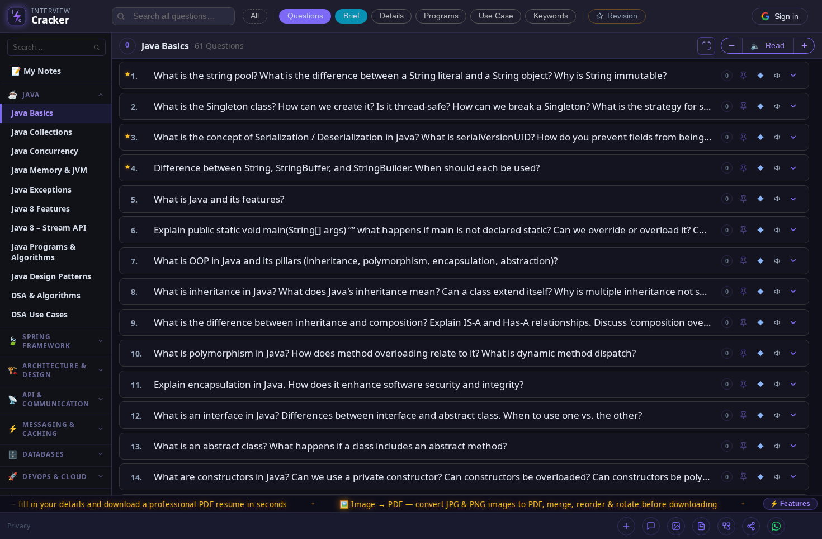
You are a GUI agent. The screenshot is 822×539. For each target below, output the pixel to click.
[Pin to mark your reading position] (743, 75)
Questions (305, 16)
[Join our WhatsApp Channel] (776, 526)
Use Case (496, 16)
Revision (622, 16)
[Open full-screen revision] (706, 46)
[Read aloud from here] (778, 75)
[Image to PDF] (676, 526)
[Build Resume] (701, 526)
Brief (351, 16)
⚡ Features (790, 503)
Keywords (550, 16)
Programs (441, 16)
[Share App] (751, 526)
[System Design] (726, 526)
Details (392, 16)
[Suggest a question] (626, 526)
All (255, 16)
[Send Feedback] (651, 526)
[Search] (96, 47)
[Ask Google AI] (760, 75)
